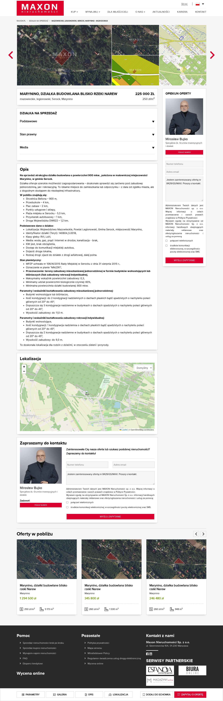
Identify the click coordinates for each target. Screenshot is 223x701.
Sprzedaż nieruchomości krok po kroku (43, 643)
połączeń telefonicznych (82, 502)
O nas (139, 12)
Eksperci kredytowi (33, 663)
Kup (73, 12)
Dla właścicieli (118, 12)
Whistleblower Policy (99, 653)
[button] (87, 394)
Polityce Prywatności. (125, 491)
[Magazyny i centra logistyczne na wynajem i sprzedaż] (160, 680)
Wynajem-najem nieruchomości (39, 653)
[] (185, 4)
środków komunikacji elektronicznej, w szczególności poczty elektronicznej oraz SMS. (111, 507)
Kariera (182, 12)
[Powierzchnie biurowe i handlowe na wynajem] (192, 670)
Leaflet (124, 429)
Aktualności (161, 12)
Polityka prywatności (98, 643)
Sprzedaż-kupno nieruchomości (39, 648)
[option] (64, 55)
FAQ (25, 658)
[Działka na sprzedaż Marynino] (47, 559)
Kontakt (200, 12)
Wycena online (95, 663)
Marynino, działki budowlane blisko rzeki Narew (43, 587)
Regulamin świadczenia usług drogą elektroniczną (114, 658)
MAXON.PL (21, 20)
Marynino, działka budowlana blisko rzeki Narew (109, 587)
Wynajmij (91, 12)
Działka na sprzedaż (38, 20)
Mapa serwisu (95, 648)
